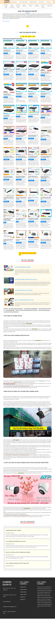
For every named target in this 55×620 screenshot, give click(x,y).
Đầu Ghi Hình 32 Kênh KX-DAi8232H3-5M (46, 94)
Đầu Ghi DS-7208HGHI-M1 (33, 239)
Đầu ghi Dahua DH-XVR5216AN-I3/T (20, 50)
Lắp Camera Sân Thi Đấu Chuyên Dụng (11, 312)
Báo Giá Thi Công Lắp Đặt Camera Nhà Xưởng (18, 552)
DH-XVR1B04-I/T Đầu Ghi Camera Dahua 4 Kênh (8, 136)
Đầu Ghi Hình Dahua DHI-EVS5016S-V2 (16, 308)
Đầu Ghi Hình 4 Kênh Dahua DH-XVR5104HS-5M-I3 (46, 157)
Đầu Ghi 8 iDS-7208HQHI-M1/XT (33, 198)
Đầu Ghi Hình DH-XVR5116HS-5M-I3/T (7, 94)
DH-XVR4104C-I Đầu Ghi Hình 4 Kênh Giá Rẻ (20, 219)
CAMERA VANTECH (23, 594)
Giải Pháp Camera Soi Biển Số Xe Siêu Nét (26, 279)
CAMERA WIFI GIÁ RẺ (33, 2)
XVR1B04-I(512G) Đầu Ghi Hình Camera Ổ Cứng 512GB (8, 240)
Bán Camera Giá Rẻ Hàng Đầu (44, 310)
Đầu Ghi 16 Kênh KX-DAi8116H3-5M (20, 94)
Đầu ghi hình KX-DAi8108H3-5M (6, 116)
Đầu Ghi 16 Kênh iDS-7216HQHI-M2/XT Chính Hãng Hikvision (45, 177)
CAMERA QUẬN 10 (7, 583)
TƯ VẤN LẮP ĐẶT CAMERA (23, 2)
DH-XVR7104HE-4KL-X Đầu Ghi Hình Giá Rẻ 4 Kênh (46, 219)
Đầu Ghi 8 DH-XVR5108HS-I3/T (8, 72)
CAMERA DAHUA (23, 587)
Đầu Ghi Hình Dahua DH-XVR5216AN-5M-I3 (21, 136)
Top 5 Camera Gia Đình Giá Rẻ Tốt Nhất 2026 (17, 563)
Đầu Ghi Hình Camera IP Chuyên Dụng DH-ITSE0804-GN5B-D (8, 219)
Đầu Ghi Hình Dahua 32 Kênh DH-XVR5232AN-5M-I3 (33, 177)
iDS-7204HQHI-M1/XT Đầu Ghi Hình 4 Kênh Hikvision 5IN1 (46, 198)
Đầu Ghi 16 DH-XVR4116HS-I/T (33, 72)
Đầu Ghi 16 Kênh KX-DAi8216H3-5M (32, 94)
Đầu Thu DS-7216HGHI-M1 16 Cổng (21, 240)
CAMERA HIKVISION (23, 589)
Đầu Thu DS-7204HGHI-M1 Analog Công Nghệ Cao (46, 240)
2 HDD (26, 36)
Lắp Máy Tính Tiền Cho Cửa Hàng (24, 290)
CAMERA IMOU (22, 597)
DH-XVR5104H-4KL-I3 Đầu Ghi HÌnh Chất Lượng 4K (33, 219)
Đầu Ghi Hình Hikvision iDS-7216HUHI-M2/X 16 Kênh (21, 157)
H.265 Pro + (30, 36)
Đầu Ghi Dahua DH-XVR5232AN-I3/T (7, 50)
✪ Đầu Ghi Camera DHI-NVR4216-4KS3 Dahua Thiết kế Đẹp (26, 310)
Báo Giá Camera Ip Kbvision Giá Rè (24, 300)
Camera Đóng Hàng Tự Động (13, 530)
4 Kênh (34, 36)
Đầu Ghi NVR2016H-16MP (10, 310)
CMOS (23, 36)
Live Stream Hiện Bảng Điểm (22, 267)
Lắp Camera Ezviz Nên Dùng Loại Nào (16, 541)
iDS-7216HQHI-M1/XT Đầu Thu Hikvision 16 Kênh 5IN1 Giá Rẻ (8, 198)
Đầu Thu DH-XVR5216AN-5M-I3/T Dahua (33, 50)
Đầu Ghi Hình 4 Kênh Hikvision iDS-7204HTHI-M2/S (46, 136)
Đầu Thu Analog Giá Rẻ (27, 11)
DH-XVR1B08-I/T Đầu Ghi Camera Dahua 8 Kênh (45, 115)
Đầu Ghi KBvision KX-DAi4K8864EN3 (30, 308)
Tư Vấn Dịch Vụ (48, 2)
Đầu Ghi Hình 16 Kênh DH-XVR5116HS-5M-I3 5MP (21, 177)
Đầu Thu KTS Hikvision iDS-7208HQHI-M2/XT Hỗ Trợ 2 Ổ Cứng (21, 198)
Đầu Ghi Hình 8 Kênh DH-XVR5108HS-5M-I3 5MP (8, 177)
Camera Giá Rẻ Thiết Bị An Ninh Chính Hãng (12, 38)
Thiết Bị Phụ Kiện (41, 2)
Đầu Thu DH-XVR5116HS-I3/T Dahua (45, 50)
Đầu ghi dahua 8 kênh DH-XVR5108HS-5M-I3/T (46, 72)
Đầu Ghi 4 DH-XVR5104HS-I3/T (21, 72)
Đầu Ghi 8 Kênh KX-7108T (21, 114)
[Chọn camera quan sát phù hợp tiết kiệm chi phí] (51, 5)
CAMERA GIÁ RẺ (14, 2)
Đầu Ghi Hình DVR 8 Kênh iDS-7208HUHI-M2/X (33, 157)
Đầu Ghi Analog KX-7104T (33, 114)
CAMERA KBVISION (23, 592)
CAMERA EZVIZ (22, 599)
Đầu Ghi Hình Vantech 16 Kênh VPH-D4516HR (33, 136)
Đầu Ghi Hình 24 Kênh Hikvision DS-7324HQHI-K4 (8, 157)
